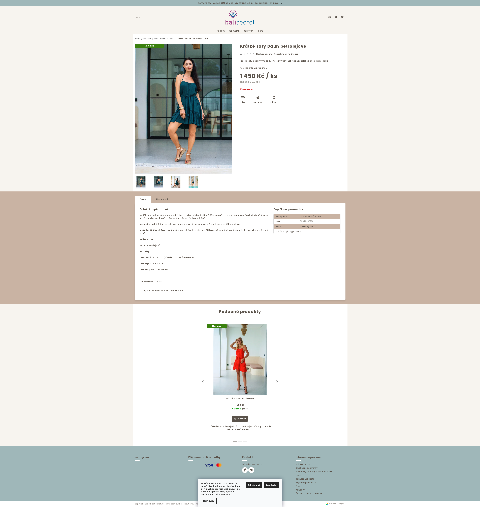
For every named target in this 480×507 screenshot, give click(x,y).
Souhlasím (271, 485)
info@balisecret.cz (252, 464)
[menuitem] (221, 31)
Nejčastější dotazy (306, 482)
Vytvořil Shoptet (337, 503)
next (277, 382)
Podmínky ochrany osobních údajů (314, 471)
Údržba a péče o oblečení (309, 493)
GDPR (298, 475)
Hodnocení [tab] (162, 199)
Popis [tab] (143, 199)
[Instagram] (251, 470)
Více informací (223, 494)
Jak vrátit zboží (304, 464)
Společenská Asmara (311, 216)
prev (203, 382)
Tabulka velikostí (305, 478)
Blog (298, 486)
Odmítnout (254, 485)
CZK (136, 17)
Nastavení (208, 500)
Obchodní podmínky (307, 468)
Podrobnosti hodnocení (286, 54)
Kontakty (300, 489)
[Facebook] (245, 470)
